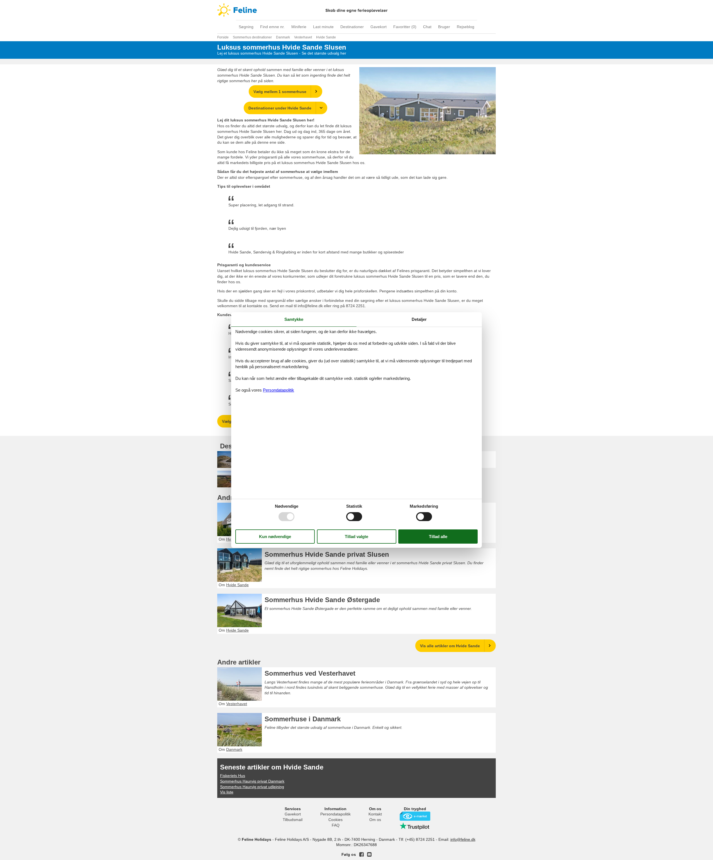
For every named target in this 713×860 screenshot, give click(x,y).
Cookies (335, 819)
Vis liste (226, 792)
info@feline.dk (462, 839)
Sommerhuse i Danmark (303, 719)
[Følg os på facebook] (361, 854)
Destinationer (352, 27)
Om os (375, 819)
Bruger (444, 27)
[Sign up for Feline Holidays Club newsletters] (369, 854)
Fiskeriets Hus (232, 775)
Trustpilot (415, 826)
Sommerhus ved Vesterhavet (310, 673)
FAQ (336, 825)
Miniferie (298, 27)
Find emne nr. (272, 27)
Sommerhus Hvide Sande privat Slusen (327, 554)
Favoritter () (404, 27)
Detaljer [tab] (419, 319)
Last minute (323, 27)
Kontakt (375, 814)
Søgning (246, 27)
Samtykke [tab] (293, 319)
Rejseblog (465, 27)
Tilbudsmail (292, 819)
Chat (427, 27)
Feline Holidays (356, 10)
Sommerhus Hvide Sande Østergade (322, 600)
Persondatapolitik (335, 814)
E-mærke (415, 816)
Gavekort (378, 27)
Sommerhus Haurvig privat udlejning (252, 787)
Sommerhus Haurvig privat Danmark (252, 781)
